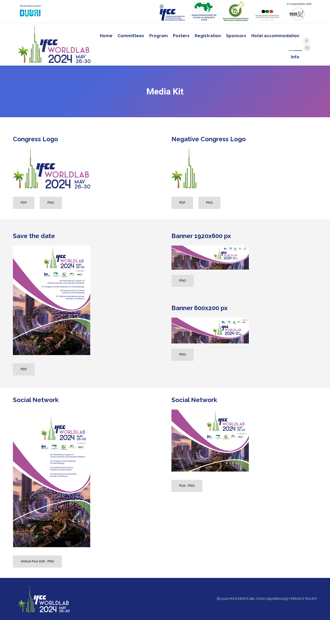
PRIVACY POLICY (304, 599)
